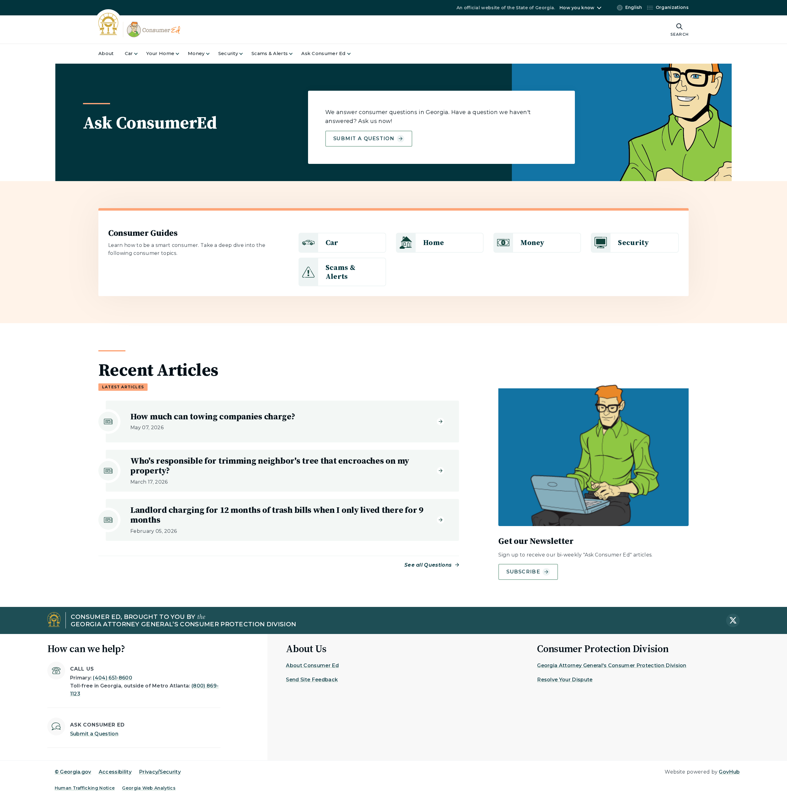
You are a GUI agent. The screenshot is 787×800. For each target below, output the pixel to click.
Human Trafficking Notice (85, 788)
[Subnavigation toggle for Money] (211, 53)
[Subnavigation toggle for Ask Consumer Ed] (352, 53)
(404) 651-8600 (112, 678)
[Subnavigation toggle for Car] (139, 53)
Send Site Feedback (312, 680)
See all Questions (428, 565)
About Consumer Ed (312, 665)
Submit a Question (363, 138)
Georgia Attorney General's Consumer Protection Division (611, 665)
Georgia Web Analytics (149, 788)
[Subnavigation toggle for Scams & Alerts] (294, 53)
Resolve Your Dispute (564, 680)
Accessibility (115, 772)
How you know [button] (577, 7)
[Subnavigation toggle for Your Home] (181, 53)
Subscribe (523, 572)
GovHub (729, 772)
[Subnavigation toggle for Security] (244, 53)
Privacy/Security (160, 772)
